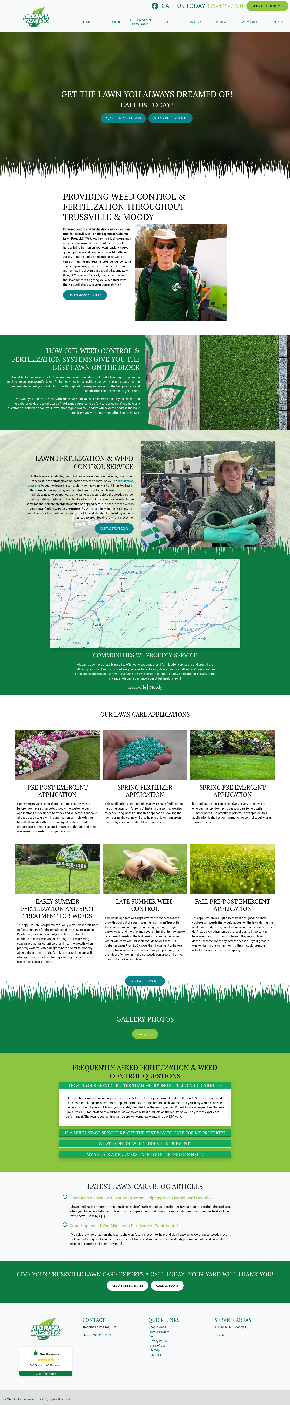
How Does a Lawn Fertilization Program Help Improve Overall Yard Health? (140, 1198)
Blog (151, 1336)
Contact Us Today (114, 528)
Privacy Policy (157, 1341)
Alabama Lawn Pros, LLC (30, 1399)
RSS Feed (154, 1355)
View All (220, 1335)
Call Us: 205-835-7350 (125, 118)
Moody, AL (241, 1327)
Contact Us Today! (145, 981)
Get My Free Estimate (170, 118)
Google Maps (157, 1327)
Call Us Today (167, 1286)
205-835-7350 (224, 6)
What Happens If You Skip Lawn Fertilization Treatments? (124, 1225)
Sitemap (154, 1350)
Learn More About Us (85, 295)
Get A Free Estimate (267, 6)
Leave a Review (158, 1332)
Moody (155, 687)
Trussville (137, 687)
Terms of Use (156, 1346)
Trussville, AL (223, 1327)
